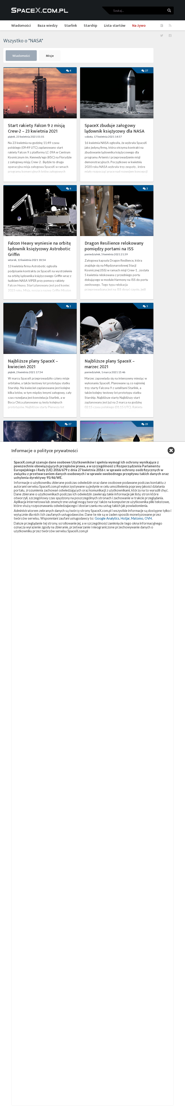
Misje (50, 56)
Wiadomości (21, 56)
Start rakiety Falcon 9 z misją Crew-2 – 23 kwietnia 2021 (36, 128)
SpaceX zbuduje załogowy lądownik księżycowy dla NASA (114, 128)
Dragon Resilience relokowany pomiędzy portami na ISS (114, 246)
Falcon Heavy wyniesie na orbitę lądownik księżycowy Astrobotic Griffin (39, 249)
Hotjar (125, 518)
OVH (148, 518)
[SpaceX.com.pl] (39, 10)
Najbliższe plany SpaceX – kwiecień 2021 (33, 364)
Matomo (137, 518)
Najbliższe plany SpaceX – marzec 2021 (110, 364)
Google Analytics (107, 518)
